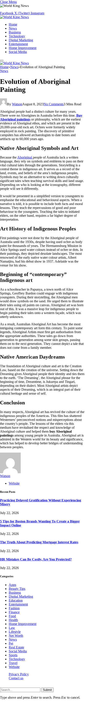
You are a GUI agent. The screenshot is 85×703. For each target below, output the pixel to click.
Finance (14, 612)
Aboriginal (25, 157)
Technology (17, 36)
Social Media (18, 52)
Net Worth (16, 635)
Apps (12, 585)
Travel (13, 663)
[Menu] (1, 60)
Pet (11, 643)
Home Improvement (22, 48)
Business (15, 32)
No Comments (54, 104)
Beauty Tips (17, 589)
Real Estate (16, 647)
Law (12, 628)
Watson (17, 104)
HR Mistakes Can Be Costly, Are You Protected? (36, 559)
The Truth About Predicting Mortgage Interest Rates (39, 542)
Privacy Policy (19, 674)
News (13, 28)
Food (12, 616)
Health (13, 620)
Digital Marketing (21, 40)
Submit (47, 689)
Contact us (16, 678)
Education (16, 600)
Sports (13, 655)
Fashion (14, 608)
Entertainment (18, 44)
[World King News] (14, 17)
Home (13, 24)
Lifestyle (15, 632)
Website (14, 667)
